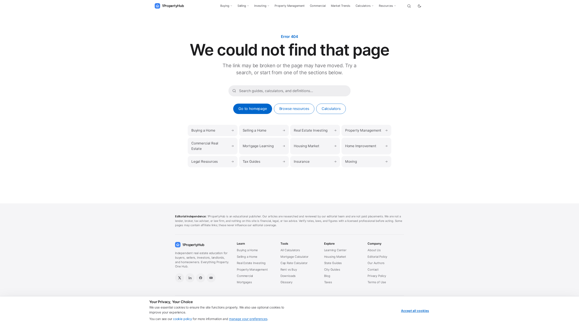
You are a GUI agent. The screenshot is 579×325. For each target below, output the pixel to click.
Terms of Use (377, 282)
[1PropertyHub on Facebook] (200, 277)
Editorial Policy (377, 256)
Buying (224, 5)
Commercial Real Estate (212, 146)
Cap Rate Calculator (294, 263)
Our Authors (376, 263)
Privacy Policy (377, 276)
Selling (241, 5)
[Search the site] (409, 6)
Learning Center (335, 250)
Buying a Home (212, 130)
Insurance (315, 161)
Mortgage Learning (264, 146)
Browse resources (294, 108)
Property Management (290, 5)
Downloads (288, 276)
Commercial (318, 5)
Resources (386, 5)
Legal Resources (212, 161)
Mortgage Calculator (294, 256)
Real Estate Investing (315, 130)
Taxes (328, 282)
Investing (260, 5)
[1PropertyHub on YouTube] (211, 277)
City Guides (332, 269)
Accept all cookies (415, 311)
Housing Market (315, 146)
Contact (373, 269)
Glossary (286, 282)
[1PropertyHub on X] (179, 277)
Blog (327, 276)
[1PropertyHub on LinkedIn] (190, 277)
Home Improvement (366, 146)
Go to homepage (252, 108)
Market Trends (340, 5)
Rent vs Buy (288, 269)
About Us (374, 250)
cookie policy (182, 319)
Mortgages (244, 282)
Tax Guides (264, 161)
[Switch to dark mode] (419, 6)
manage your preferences (248, 319)
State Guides (333, 263)
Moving (366, 161)
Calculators (363, 5)
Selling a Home (264, 130)
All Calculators (290, 250)
